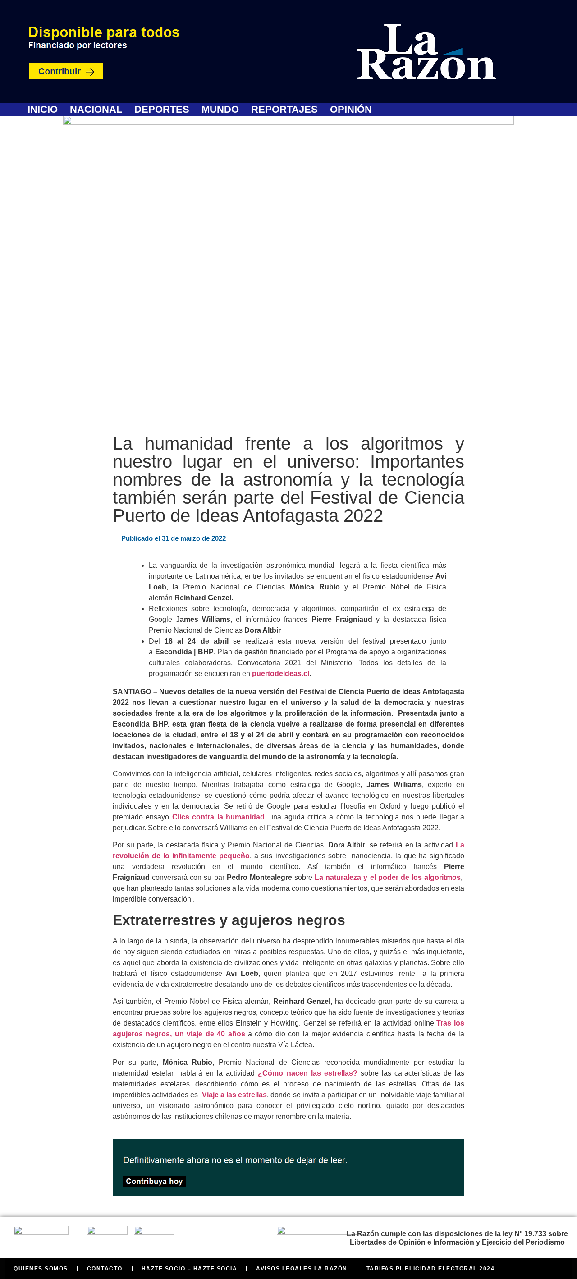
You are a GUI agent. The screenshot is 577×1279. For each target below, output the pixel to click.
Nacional (96, 109)
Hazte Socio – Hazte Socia (190, 1268)
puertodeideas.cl (280, 673)
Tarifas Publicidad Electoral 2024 (430, 1268)
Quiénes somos (41, 1268)
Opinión (351, 109)
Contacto (105, 1268)
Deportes (161, 109)
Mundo (220, 109)
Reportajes (284, 109)
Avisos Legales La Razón (302, 1268)
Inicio (42, 109)
